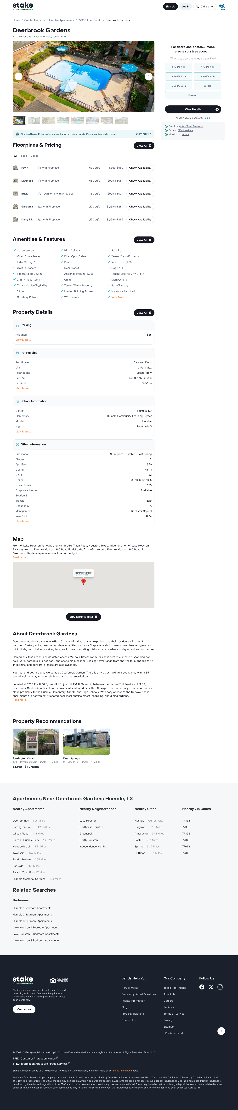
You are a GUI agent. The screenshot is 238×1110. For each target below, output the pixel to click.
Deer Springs (71, 758)
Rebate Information (133, 1000)
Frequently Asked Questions (139, 994)
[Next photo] (149, 76)
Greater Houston (34, 20)
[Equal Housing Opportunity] (59, 980)
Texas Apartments (175, 987)
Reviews (169, 1007)
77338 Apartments (90, 20)
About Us (169, 994)
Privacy (168, 1020)
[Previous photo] (19, 76)
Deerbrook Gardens (42, 30)
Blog (124, 1007)
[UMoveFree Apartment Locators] (23, 980)
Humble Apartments (61, 20)
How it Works (130, 987)
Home (16, 20)
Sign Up (170, 6)
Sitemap (169, 1026)
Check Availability (140, 167)
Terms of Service (174, 1013)
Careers (168, 1000)
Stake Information (122, 1070)
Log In (185, 6)
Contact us (24, 1009)
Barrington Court (23, 758)
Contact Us (129, 1020)
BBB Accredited (173, 1033)
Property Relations (133, 1013)
